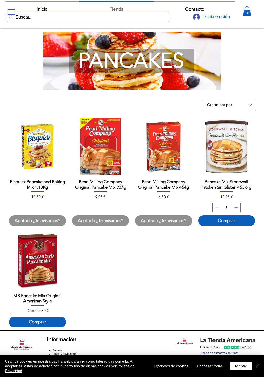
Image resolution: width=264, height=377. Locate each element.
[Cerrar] (258, 366)
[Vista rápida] (37, 146)
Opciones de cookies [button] (171, 366)
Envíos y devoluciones (65, 354)
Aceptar (241, 366)
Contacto (57, 350)
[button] (247, 11)
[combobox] (229, 105)
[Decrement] (216, 207)
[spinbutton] (226, 207)
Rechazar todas (210, 366)
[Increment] (236, 207)
